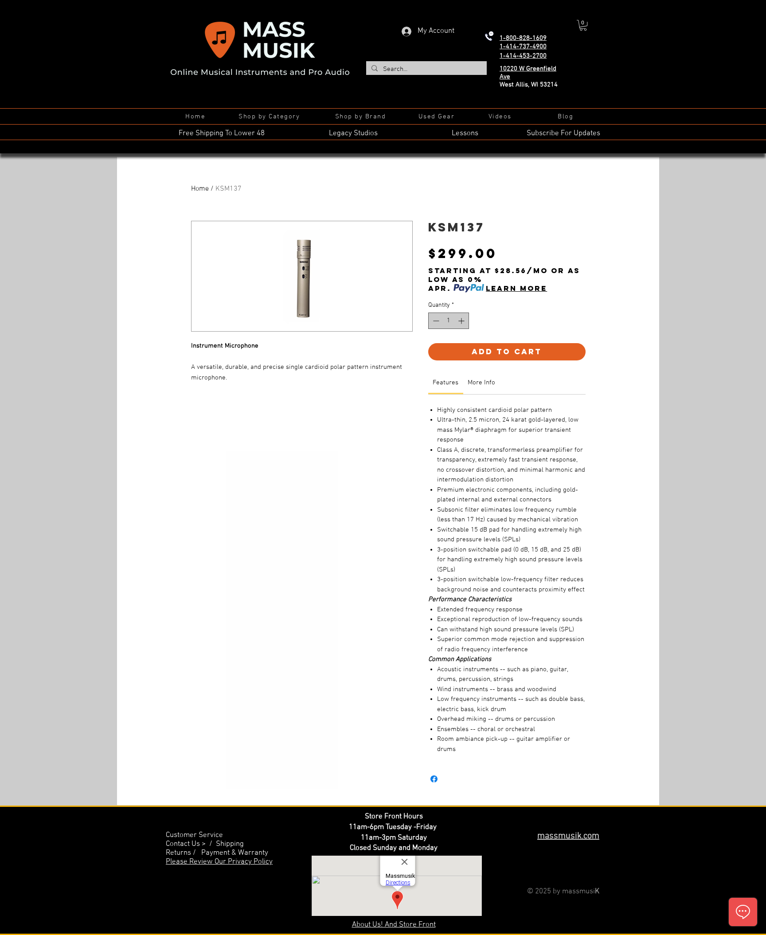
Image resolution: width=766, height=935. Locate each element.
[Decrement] (435, 321)
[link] (445, 383)
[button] (583, 25)
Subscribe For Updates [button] (563, 133)
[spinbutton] (449, 321)
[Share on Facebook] (434, 779)
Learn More (516, 288)
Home (200, 188)
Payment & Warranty (234, 853)
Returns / (183, 853)
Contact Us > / (191, 844)
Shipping (230, 844)
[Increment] (462, 321)
